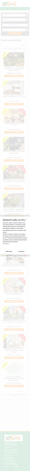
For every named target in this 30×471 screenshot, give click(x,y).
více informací (6, 243)
